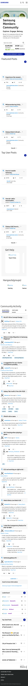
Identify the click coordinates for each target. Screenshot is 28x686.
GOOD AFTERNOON (8, 660)
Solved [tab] (14, 312)
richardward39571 (9, 342)
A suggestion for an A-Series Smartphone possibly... (13, 363)
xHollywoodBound (9, 531)
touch (16, 411)
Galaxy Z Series (22, 420)
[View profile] (2, 321)
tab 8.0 (3, 411)
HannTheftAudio (8, 473)
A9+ (3, 464)
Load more (13, 578)
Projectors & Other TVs (15, 202)
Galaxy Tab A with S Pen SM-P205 (14, 391)
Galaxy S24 (19, 321)
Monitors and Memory (6, 345)
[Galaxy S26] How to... (12, 226)
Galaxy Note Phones (14, 174)
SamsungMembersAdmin (12, 85)
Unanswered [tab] (5, 312)
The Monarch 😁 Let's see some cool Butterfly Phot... (11, 634)
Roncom (6, 395)
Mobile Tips (12, 133)
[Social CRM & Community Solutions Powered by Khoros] (23, 666)
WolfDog (6, 321)
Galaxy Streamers (14, 106)
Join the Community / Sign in (14, 54)
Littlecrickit (9, 383)
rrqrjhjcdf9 (7, 368)
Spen (17, 409)
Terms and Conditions (7, 674)
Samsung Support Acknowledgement (12, 585)
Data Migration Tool (7, 357)
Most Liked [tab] (15, 310)
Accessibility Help (6, 671)
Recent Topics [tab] (5, 310)
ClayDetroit (9, 546)
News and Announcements (16, 79)
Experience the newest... (14, 77)
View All (13, 148)
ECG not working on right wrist (13, 469)
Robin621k (7, 504)
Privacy (3, 677)
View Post (4, 329)
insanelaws (7, 420)
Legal (2, 680)
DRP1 (5, 438)
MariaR (8, 181)
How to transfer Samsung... (11, 172)
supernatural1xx (8, 562)
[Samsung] (4, 2)
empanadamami (10, 209)
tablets (10, 411)
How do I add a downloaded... (10, 199)
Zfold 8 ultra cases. (10, 416)
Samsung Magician (19, 357)
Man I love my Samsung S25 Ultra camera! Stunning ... (11, 651)
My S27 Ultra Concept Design (13, 317)
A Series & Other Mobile (7, 370)
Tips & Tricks (12, 258)
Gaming (10, 288)
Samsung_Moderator (14, 451)
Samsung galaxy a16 (10, 558)
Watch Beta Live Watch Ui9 (12, 500)
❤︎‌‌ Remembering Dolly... (13, 104)
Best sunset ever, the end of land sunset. (10, 626)
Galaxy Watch (4, 476)
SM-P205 (11, 409)
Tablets (19, 395)
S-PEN (4, 409)
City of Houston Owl (8, 643)
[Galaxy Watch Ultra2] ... (13, 132)
